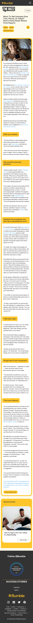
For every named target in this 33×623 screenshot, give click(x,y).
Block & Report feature (10, 422)
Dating (6, 27)
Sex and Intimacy (9, 31)
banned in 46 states (9, 233)
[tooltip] (28, 27)
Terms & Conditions (10, 613)
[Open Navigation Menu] (30, 3)
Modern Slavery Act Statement (16, 610)
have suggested (8, 101)
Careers (15, 608)
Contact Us (21, 607)
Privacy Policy (22, 613)
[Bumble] (7, 3)
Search (28, 10)
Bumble (13, 618)
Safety (12, 27)
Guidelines (8, 608)
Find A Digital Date (10, 492)
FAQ (7, 607)
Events (13, 607)
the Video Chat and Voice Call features (16, 74)
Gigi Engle (14, 144)
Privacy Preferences (17, 615)
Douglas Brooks (19, 196)
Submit (16, 590)
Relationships (24, 540)
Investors (23, 608)
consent (22, 210)
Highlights (16, 587)
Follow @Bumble (16, 556)
